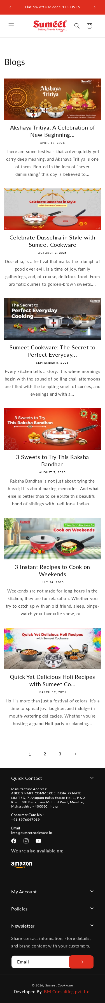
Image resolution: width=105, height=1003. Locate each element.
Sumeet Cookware (59, 985)
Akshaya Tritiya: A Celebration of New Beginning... (52, 131)
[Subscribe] (81, 962)
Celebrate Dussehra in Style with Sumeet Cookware (52, 241)
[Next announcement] (94, 7)
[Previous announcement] (10, 7)
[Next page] (75, 754)
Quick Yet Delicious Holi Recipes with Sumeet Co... (52, 680)
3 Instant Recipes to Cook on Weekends (52, 570)
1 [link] (30, 754)
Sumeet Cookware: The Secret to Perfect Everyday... (52, 351)
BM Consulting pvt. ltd (66, 991)
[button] (11, 26)
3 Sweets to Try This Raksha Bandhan (52, 460)
